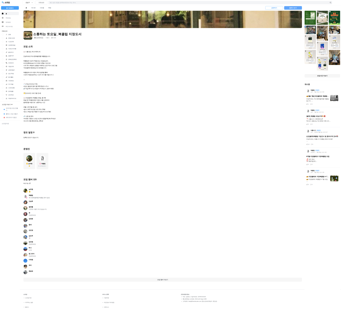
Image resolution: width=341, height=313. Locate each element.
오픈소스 (106, 307)
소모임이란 (28, 298)
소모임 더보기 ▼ (7, 104)
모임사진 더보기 (322, 75)
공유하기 (274, 8)
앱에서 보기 (293, 8)
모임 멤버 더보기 (162, 279)
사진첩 (42, 8)
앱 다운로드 (10, 8)
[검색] (330, 2)
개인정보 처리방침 (109, 302)
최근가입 (25, 183)
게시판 (33, 8)
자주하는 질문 (29, 302)
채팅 (49, 8)
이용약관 (106, 298)
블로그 (27, 307)
